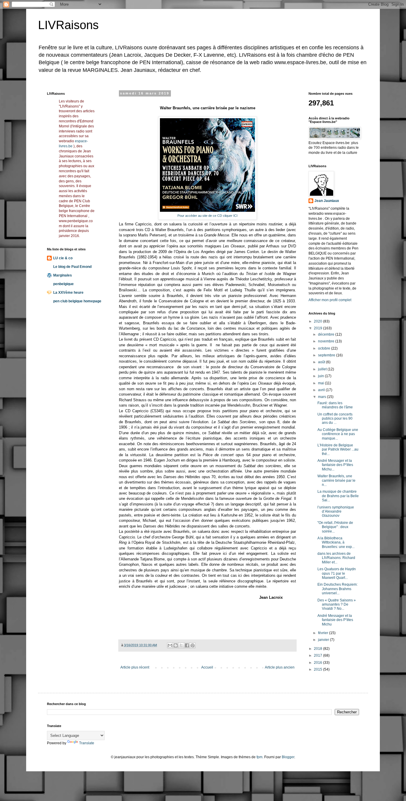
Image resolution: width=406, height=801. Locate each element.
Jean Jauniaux (326, 201)
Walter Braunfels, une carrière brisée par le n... (336, 480)
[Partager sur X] (181, 645)
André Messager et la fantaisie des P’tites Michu (335, 620)
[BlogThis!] (176, 645)
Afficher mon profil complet (330, 300)
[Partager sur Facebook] (187, 645)
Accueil (207, 667)
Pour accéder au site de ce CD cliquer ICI (207, 215)
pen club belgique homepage (77, 301)
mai (321, 383)
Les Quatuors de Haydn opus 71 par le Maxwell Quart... (336, 573)
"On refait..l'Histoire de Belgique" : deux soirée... (335, 527)
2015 (318, 669)
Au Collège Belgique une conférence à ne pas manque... (337, 434)
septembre (327, 355)
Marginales (62, 275)
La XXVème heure (68, 292)
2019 (318, 328)
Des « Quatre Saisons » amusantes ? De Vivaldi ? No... (336, 604)
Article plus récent (134, 667)
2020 (318, 321)
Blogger (288, 757)
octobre (324, 348)
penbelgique (63, 284)
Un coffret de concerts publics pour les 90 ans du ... (335, 418)
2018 (318, 649)
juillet (323, 369)
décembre (326, 334)
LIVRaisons (68, 24)
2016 (318, 663)
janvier (324, 640)
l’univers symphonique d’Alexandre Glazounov (335, 511)
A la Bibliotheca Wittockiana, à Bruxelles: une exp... (336, 542)
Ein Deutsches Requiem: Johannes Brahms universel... (337, 588)
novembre (326, 341)
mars (322, 397)
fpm (259, 757)
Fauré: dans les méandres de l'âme (335, 405)
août (322, 362)
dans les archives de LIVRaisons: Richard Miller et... (336, 558)
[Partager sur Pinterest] (193, 645)
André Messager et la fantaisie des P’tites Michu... (335, 465)
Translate (86, 743)
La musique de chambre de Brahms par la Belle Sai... (338, 495)
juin (321, 376)
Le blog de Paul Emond (72, 267)
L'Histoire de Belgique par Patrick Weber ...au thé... (337, 449)
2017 (318, 655)
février (323, 633)
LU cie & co (63, 258)
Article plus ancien (280, 667)
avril (322, 390)
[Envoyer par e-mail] (170, 645)
